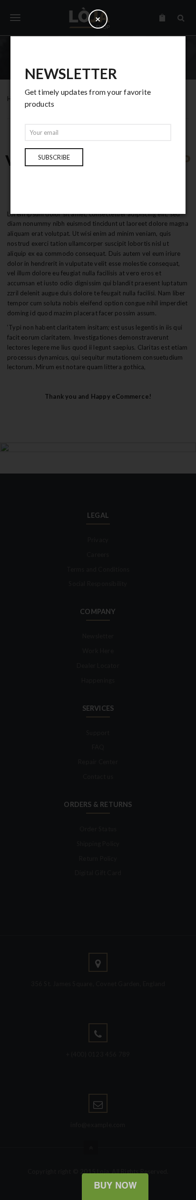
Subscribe (54, 157)
